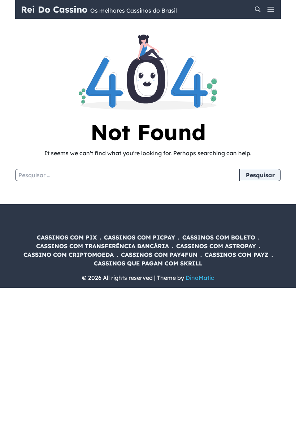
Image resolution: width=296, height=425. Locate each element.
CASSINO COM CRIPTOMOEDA (68, 254)
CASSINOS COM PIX (67, 237)
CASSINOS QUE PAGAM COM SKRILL (148, 263)
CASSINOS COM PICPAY (139, 237)
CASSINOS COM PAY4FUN (159, 254)
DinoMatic (200, 277)
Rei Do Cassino (54, 9)
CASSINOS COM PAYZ (237, 254)
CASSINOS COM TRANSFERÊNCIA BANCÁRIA (102, 246)
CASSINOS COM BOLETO (218, 237)
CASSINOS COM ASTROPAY (216, 246)
